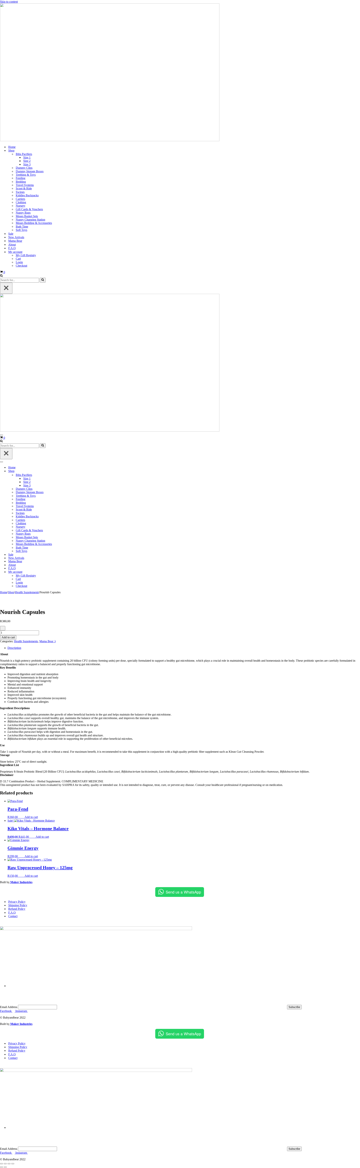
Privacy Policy (17, 901)
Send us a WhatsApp (183, 892)
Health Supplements (27, 592)
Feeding (20, 178)
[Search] (1, 275)
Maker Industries (21, 882)
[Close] (6, 288)
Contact (12, 916)
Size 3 (27, 164)
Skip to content (9, 1)
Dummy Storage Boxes (30, 171)
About (12, 244)
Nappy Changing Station (30, 219)
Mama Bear (15, 240)
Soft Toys (21, 229)
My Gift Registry (26, 255)
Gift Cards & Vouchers (29, 209)
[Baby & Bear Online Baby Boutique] (109, 140)
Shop (11, 592)
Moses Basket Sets (27, 216)
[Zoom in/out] (1, 1163)
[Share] (9, 1163)
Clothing (21, 202)
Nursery (20, 205)
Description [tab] (14, 647)
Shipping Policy (17, 905)
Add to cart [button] (31, 817)
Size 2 (27, 160)
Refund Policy (16, 908)
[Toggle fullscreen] (5, 1163)
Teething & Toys (26, 174)
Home (12, 147)
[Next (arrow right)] (5, 1167)
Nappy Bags (23, 212)
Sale (10, 233)
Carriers (20, 199)
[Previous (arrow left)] (1, 1167)
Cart (18, 258)
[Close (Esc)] (12, 1163)
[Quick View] (23, 817)
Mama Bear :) (47, 641)
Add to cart (8, 637)
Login (19, 262)
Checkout (21, 265)
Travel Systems (25, 185)
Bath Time (22, 226)
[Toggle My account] (65, 572)
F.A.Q (12, 248)
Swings (20, 192)
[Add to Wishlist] (2, 628)
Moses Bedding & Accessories (34, 223)
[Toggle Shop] (65, 471)
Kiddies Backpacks (27, 195)
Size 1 (27, 157)
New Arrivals (16, 237)
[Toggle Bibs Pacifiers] (65, 475)
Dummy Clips (24, 167)
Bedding (21, 181)
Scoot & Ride (24, 188)
